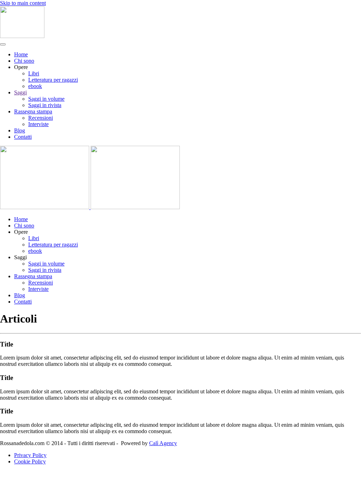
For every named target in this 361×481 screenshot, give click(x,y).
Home (21, 54)
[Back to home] (22, 36)
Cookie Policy (30, 461)
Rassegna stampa (33, 111)
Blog (19, 130)
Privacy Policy (30, 455)
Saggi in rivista (44, 105)
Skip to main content (23, 3)
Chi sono (24, 61)
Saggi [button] (20, 257)
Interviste (38, 124)
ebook (35, 86)
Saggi (20, 92)
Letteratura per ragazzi (53, 80)
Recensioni (40, 118)
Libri (33, 73)
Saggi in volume (46, 99)
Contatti (23, 137)
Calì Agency (163, 443)
